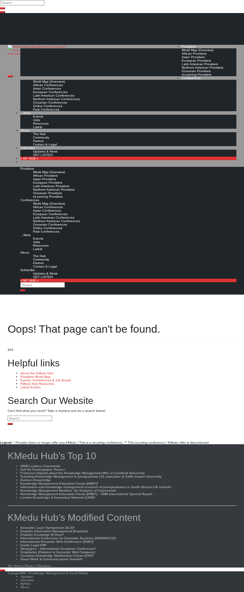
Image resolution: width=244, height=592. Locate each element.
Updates (26, 576)
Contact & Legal (45, 144)
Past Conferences (46, 109)
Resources (41, 123)
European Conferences (50, 92)
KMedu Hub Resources (37, 383)
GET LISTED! (43, 155)
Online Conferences (47, 106)
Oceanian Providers (196, 71)
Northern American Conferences (56, 99)
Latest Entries (30, 387)
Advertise (27, 580)
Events (38, 116)
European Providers (196, 60)
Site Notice (15, 566)
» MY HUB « (29, 158)
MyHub (25, 583)
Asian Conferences (47, 88)
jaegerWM (18, 573)
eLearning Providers (196, 74)
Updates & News (45, 151)
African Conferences (48, 85)
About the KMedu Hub (36, 373)
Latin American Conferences (53, 95)
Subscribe (27, 148)
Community (41, 137)
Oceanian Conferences (50, 102)
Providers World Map (35, 376)
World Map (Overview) (198, 50)
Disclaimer (44, 566)
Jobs (36, 120)
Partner (38, 141)
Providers (188, 46)
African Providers (194, 53)
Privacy (30, 566)
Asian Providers (193, 57)
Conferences (191, 78)
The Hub (39, 134)
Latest (37, 127)
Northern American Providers (202, 67)
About (24, 130)
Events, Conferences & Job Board (45, 380)
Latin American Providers (200, 64)
